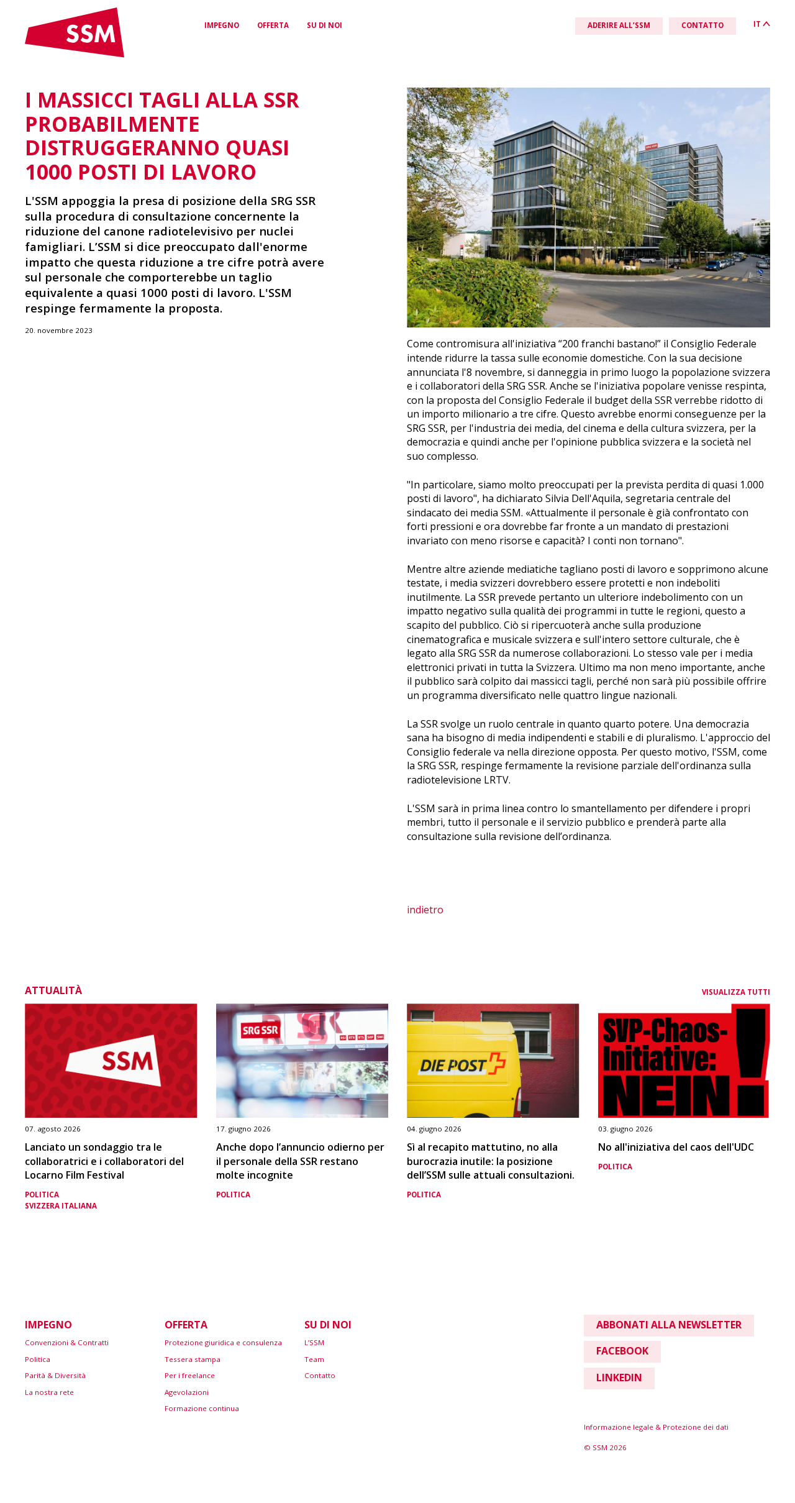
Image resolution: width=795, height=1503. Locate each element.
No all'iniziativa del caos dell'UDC (676, 1147)
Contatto (319, 1375)
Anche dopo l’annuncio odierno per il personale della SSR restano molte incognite (300, 1161)
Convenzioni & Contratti (67, 1342)
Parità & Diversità (55, 1375)
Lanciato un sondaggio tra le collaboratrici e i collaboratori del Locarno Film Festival (104, 1161)
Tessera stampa (192, 1359)
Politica (42, 1194)
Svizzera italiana (61, 1205)
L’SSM (314, 1342)
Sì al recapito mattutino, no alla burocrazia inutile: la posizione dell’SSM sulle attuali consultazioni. (491, 1161)
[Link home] (74, 55)
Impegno (221, 25)
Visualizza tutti (736, 992)
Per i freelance (190, 1375)
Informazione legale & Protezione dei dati (656, 1427)
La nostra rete (49, 1392)
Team (314, 1359)
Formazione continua (202, 1408)
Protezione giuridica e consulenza (223, 1342)
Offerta (273, 25)
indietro (425, 909)
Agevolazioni (187, 1392)
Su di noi (324, 25)
